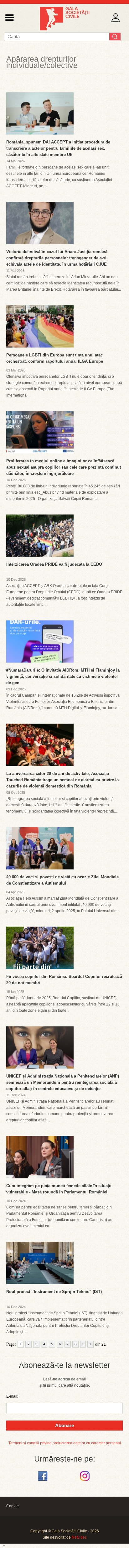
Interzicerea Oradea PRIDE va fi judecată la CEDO (54, 564)
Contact (12, 1506)
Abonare (64, 1425)
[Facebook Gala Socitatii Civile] (43, 1481)
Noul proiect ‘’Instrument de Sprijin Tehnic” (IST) (54, 1291)
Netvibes (79, 1537)
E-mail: (12, 1396)
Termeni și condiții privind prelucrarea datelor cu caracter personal (64, 1443)
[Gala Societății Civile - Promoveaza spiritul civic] (64, 29)
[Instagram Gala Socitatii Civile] (85, 1481)
